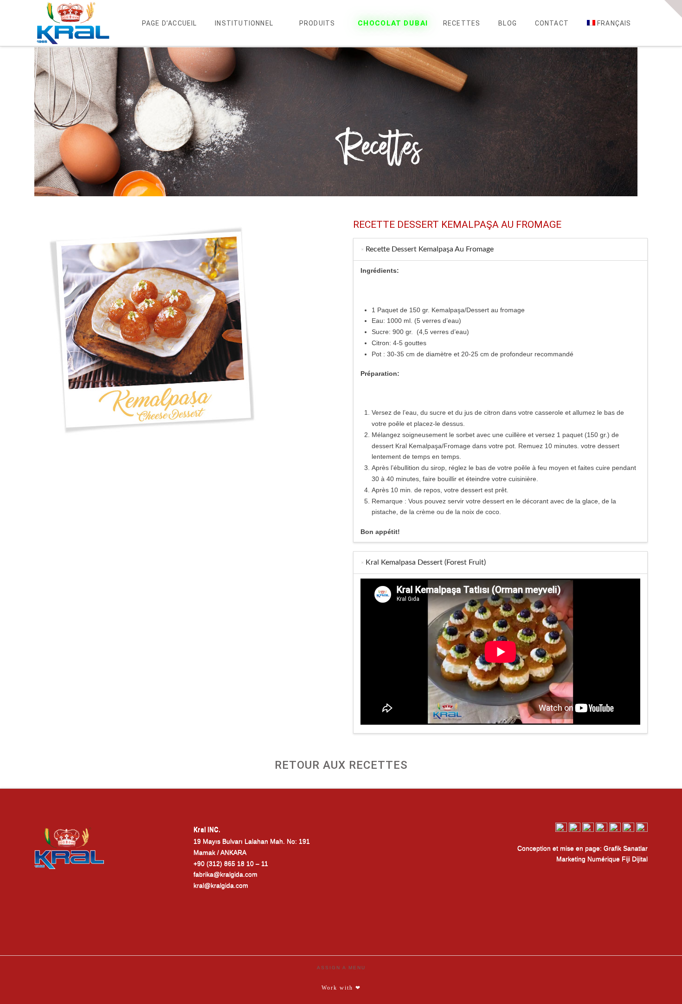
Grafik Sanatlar (626, 848)
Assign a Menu (341, 967)
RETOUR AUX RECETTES (341, 765)
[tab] (500, 249)
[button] (673, 9)
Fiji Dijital (635, 858)
